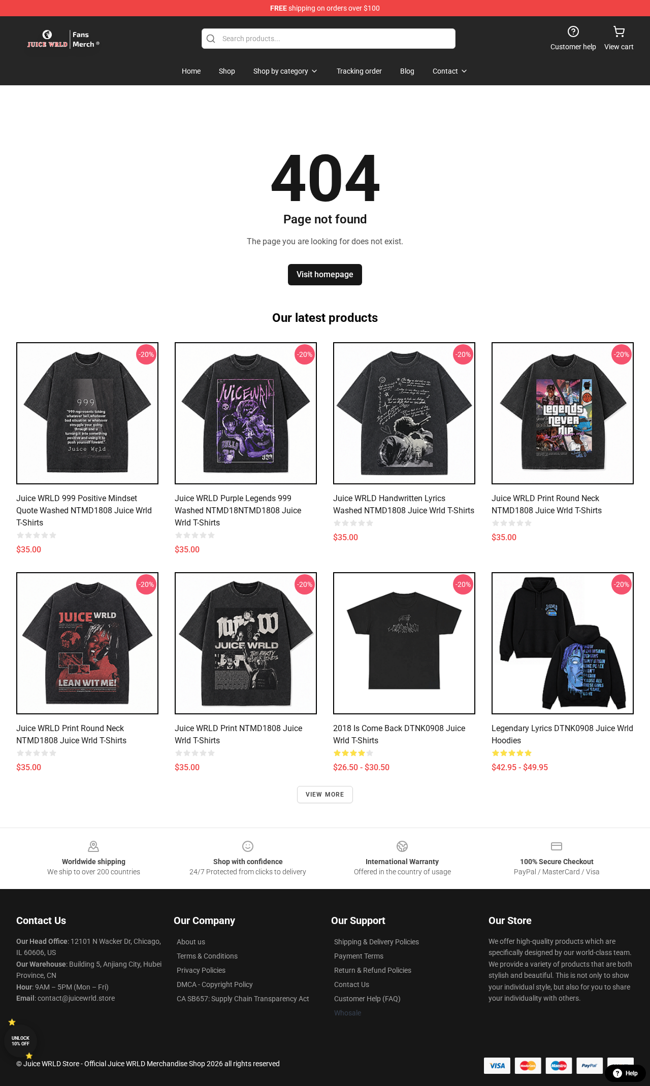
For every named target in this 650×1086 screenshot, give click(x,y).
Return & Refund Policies (372, 970)
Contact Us (351, 984)
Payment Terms (358, 956)
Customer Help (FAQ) (367, 999)
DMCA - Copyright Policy (215, 984)
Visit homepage (325, 274)
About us (191, 942)
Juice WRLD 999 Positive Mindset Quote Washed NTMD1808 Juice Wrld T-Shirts (84, 510)
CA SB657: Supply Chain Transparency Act (243, 999)
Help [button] (632, 1073)
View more (325, 794)
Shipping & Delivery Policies (376, 942)
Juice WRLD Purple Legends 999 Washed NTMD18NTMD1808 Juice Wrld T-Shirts (238, 510)
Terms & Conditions (207, 956)
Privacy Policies (201, 970)
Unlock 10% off (20, 1041)
